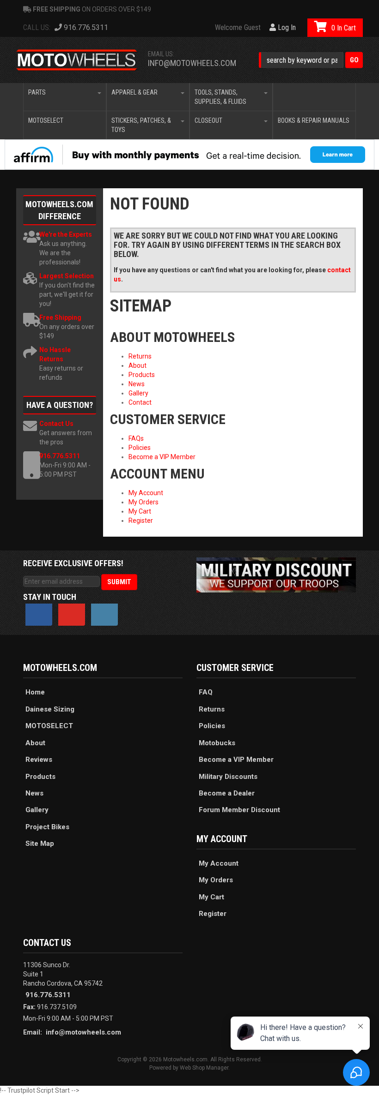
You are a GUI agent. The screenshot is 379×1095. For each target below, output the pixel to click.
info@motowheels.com (192, 63)
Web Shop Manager (204, 1068)
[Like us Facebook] (38, 615)
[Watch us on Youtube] (71, 615)
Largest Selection (66, 276)
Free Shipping (60, 317)
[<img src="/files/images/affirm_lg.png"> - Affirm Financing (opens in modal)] (189, 154)
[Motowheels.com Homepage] (77, 60)
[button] (311, 60)
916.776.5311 (59, 456)
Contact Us (56, 423)
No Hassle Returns (55, 354)
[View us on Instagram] (104, 615)
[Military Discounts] (276, 574)
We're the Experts (65, 234)
